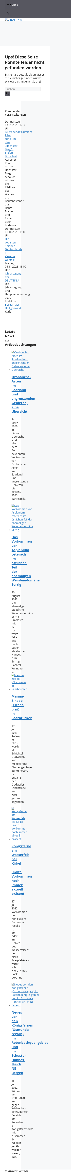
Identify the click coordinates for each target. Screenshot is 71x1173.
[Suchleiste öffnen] (9, 13)
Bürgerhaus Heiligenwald (13, 306)
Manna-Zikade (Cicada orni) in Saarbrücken (22, 707)
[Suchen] (7, 93)
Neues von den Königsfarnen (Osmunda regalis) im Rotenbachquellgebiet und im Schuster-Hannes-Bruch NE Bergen (30, 1042)
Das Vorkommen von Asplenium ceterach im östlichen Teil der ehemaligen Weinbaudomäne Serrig (26, 561)
